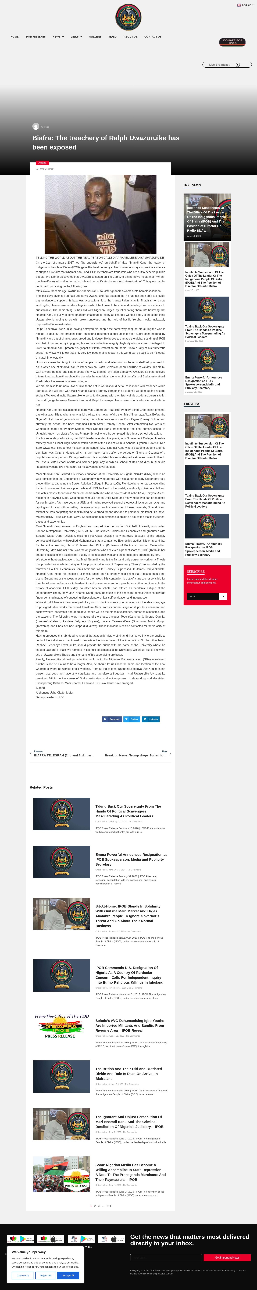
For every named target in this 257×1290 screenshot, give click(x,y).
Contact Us (153, 36)
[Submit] (223, 596)
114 (109, 1205)
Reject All (45, 1275)
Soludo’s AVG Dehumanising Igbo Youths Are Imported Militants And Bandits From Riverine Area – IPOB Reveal (129, 1025)
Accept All (68, 1275)
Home (14, 36)
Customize (23, 1275)
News (56, 36)
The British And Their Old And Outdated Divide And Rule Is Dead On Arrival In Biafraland (128, 1074)
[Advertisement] (70, 69)
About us (130, 36)
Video (112, 36)
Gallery (95, 36)
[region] (45, 1264)
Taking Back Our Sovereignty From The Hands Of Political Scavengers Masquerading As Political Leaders (128, 811)
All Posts (45, 127)
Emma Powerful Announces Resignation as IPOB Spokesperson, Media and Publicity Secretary (131, 859)
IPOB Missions (36, 36)
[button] (112, 719)
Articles (42, 162)
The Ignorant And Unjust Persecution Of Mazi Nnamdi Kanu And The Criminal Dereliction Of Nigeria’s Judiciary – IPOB (129, 1122)
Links (75, 36)
